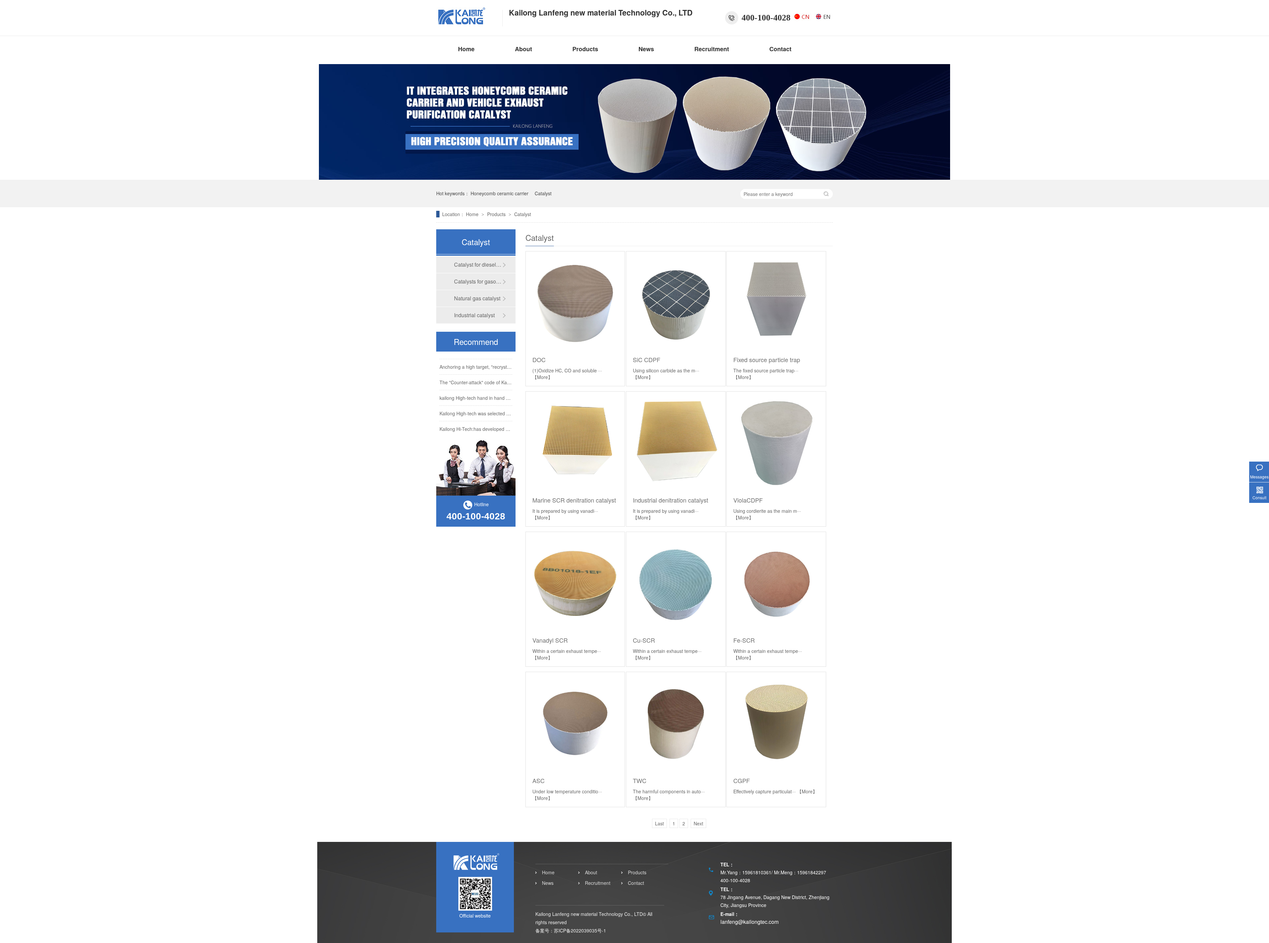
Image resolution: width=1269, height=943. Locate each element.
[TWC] (675, 721)
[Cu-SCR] (675, 581)
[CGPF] (776, 721)
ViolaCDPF (748, 500)
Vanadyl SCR (550, 640)
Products (585, 49)
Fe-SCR (744, 640)
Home (466, 49)
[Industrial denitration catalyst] (675, 441)
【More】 (542, 377)
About (523, 49)
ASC (538, 780)
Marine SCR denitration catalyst (574, 500)
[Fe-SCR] (776, 581)
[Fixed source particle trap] (776, 300)
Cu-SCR (644, 640)
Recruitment (711, 49)
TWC (639, 780)
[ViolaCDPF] (776, 441)
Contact (780, 49)
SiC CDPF (646, 359)
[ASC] (575, 721)
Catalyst (543, 193)
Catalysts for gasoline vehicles (478, 281)
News (646, 49)
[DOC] (575, 300)
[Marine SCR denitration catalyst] (575, 441)
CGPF (741, 780)
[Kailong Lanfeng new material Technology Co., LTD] (466, 22)
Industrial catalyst (474, 315)
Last (659, 823)
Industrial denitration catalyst (670, 500)
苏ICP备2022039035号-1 (580, 930)
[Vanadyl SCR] (575, 581)
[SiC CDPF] (675, 300)
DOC (539, 359)
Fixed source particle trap (766, 359)
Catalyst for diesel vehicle (478, 264)
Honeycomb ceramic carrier (499, 193)
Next (698, 823)
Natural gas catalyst (477, 298)
